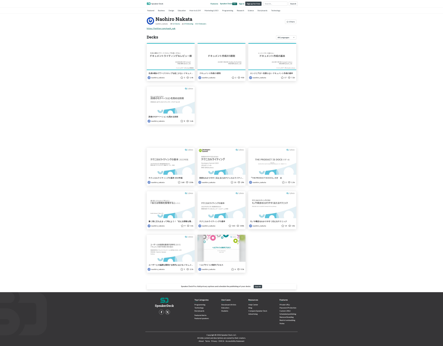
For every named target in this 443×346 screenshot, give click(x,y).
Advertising (253, 314)
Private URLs (285, 304)
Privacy (214, 341)
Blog (250, 308)
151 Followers (200, 24)
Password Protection (288, 308)
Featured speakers (201, 318)
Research (240, 10)
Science (251, 10)
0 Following (188, 24)
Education (182, 10)
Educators (225, 308)
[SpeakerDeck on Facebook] (161, 312)
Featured (150, 10)
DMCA (221, 341)
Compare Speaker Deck (257, 311)
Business (161, 10)
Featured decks (200, 315)
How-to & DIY (195, 10)
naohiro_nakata (158, 77)
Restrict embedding (287, 320)
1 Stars (291, 22)
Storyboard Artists (228, 304)
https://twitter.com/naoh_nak (161, 28)
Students (224, 311)
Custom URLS (285, 311)
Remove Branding (287, 317)
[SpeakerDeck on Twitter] (167, 312)
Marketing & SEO (212, 10)
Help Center (253, 304)
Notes (282, 323)
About (201, 341)
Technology (275, 10)
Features (214, 4)
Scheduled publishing (288, 314)
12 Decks (176, 24)
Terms (207, 341)
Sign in (241, 4)
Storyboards (262, 10)
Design (171, 10)
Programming (227, 10)
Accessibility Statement (235, 341)
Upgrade (258, 286)
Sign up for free (253, 4)
